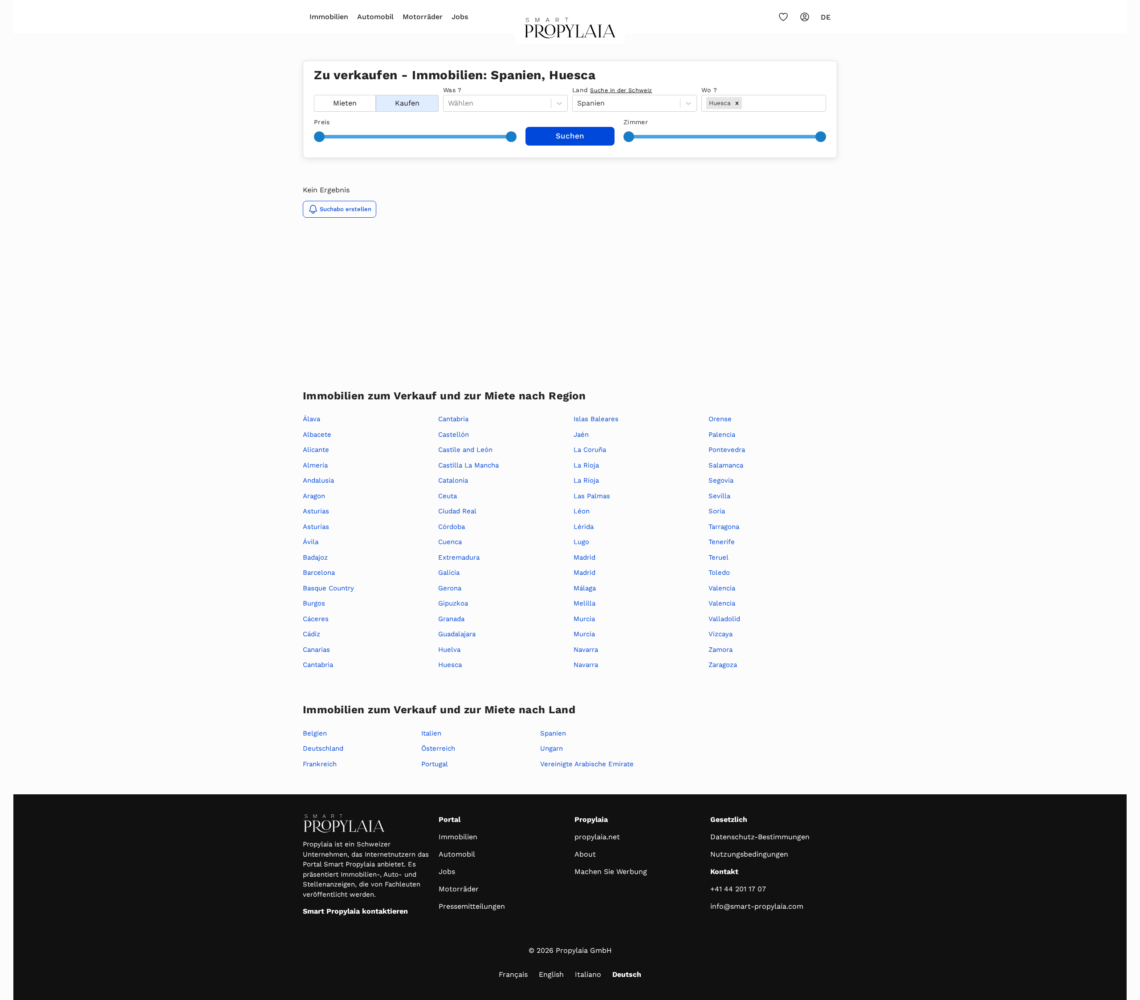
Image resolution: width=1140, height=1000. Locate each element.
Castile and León (465, 450)
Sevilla (719, 496)
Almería (315, 465)
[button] (737, 103)
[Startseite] (570, 31)
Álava (311, 419)
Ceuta (447, 496)
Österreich (438, 748)
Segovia (720, 480)
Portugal (434, 764)
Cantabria (318, 665)
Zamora (720, 650)
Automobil (375, 16)
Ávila (310, 542)
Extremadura (459, 557)
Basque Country (328, 588)
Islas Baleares (596, 419)
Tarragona (723, 527)
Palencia (721, 435)
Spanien (553, 733)
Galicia (449, 573)
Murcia (584, 619)
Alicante (316, 450)
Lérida (584, 527)
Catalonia (453, 480)
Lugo (581, 542)
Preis (322, 122)
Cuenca (450, 542)
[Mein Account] (804, 17)
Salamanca (725, 465)
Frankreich (320, 764)
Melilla (584, 603)
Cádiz (311, 634)
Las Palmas (592, 496)
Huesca (450, 665)
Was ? (452, 89)
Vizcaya (720, 634)
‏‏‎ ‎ (315, 89)
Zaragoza (722, 665)
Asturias (316, 511)
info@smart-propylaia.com (756, 906)
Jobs (460, 16)
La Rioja (586, 465)
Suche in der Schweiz (621, 90)
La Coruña (590, 450)
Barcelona (319, 573)
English (551, 974)
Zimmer (635, 122)
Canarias (316, 650)
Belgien (315, 733)
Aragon (314, 496)
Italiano (588, 974)
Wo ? (709, 89)
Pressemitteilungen (472, 906)
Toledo (719, 573)
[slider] (319, 136)
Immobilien (328, 16)
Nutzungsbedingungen (749, 854)
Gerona (449, 588)
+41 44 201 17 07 (738, 889)
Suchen (570, 135)
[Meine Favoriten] (783, 17)
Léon (582, 511)
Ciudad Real (457, 511)
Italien (431, 733)
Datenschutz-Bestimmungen (760, 837)
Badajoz (315, 557)
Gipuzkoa (453, 603)
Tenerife (721, 542)
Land (612, 89)
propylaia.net (597, 837)
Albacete (317, 435)
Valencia (721, 588)
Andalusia (318, 480)
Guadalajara (457, 634)
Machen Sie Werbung (610, 871)
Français (513, 974)
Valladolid (724, 619)
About (585, 854)
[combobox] (745, 103)
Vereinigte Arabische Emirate (587, 764)
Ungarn (551, 748)
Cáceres (316, 619)
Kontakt (724, 871)
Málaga (585, 588)
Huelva (449, 650)
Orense (720, 419)
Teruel (718, 557)
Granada (451, 619)
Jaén (581, 435)
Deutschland (323, 748)
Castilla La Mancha (468, 465)
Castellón (453, 435)
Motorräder (423, 16)
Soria (716, 511)
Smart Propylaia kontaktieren (355, 911)
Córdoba (451, 527)
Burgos (314, 603)
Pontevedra (726, 450)
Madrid (584, 557)
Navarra (586, 650)
